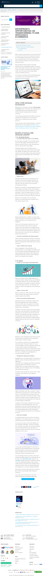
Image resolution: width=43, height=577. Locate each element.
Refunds (16, 550)
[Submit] (41, 6)
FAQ (30, 550)
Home (2, 9)
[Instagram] (5, 558)
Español (24, 570)
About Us (17, 546)
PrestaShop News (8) (6, 26)
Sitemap (16, 561)
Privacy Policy (18, 549)
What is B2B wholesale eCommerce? (23, 45)
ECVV (23, 126)
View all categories (6, 53)
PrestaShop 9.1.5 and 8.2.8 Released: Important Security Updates (5, 68)
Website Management (12, 9)
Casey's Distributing (19, 128)
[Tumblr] (30, 487)
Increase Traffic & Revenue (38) (5, 37)
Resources (31, 549)
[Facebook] (22, 487)
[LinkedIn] (28, 487)
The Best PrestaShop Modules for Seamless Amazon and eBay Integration (27, 520)
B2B (16, 107)
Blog (5, 9)
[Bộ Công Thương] (40, 564)
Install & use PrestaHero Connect (34, 558)
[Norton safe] (36, 564)
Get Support (31, 547)
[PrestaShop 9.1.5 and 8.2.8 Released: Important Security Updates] (6, 62)
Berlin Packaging (36, 126)
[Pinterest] (26, 487)
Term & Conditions (19, 552)
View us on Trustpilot (5, 566)
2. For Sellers (19, 50)
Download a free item (33, 555)
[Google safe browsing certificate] (31, 565)
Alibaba (33, 124)
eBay (21, 126)
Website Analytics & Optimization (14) (5, 41)
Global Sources (28, 126)
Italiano (28, 570)
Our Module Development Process (20, 559)
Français (19, 570)
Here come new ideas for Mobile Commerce (25, 514)
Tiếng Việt (33, 570)
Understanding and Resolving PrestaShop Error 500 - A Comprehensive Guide (26, 523)
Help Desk (31, 546)
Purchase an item (33, 554)
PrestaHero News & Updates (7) (5, 50)
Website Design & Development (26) (4, 30)
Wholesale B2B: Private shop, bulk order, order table (19, 504)
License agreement (19, 547)
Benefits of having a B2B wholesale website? (25, 46)
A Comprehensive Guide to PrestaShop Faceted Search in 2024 (27, 526)
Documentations (32, 552)
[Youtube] (7, 558)
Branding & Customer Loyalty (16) (5, 33)
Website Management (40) (7, 47)
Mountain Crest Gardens (30, 128)
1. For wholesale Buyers (22, 48)
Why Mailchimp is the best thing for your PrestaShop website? (26, 517)
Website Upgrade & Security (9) (5, 44)
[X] (24, 487)
